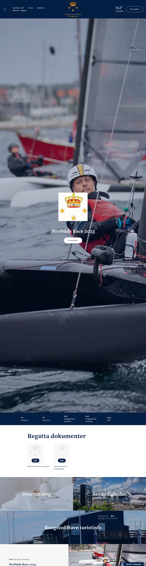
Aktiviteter (41, 8)
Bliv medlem (134, 9)
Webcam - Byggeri (20, 10)
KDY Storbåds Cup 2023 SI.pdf (38, 466)
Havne (30, 8)
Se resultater (73, 240)
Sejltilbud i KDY (18, 8)
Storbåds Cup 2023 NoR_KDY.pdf (60, 467)
